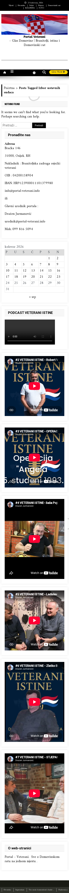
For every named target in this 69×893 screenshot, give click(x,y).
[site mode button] (35, 72)
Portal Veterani (34, 36)
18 (16, 277)
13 (33, 271)
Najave (41, 5)
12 (24, 271)
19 (24, 277)
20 (33, 277)
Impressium (19, 890)
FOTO (41, 8)
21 (41, 277)
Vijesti (11, 5)
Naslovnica (62, 890)
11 (16, 271)
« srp (32, 297)
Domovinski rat (54, 5)
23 (58, 277)
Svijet (31, 5)
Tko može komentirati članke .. (41, 890)
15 (50, 271)
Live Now (57, 72)
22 (50, 277)
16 (58, 271)
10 (7, 271)
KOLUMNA (30, 8)
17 (7, 277)
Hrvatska (21, 5)
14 (41, 271)
